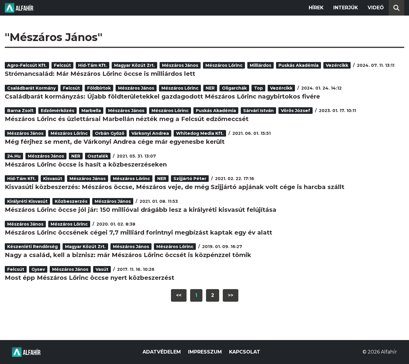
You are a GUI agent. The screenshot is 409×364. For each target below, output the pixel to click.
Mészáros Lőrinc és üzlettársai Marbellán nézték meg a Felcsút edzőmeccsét (127, 119)
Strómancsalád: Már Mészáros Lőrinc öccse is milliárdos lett (100, 73)
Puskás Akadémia (298, 65)
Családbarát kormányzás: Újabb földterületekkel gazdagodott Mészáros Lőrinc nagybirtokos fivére (162, 96)
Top (258, 88)
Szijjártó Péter (189, 178)
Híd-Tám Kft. (92, 65)
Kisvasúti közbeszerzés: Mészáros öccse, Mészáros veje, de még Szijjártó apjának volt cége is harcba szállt (174, 187)
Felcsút (62, 65)
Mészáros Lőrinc (224, 65)
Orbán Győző (109, 133)
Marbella (91, 110)
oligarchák (234, 88)
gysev (38, 269)
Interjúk (345, 7)
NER (210, 88)
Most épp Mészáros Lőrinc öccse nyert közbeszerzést (89, 277)
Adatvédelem (162, 352)
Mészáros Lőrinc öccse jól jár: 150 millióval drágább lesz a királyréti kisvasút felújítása (140, 209)
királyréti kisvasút (27, 201)
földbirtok (99, 88)
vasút (102, 269)
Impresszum (205, 352)
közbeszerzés (71, 201)
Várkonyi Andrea (150, 133)
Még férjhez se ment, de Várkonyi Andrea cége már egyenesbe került (115, 141)
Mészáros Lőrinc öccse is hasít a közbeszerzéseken (86, 164)
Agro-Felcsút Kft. (27, 65)
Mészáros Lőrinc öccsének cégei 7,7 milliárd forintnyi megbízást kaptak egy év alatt (138, 232)
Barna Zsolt (20, 110)
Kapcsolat (244, 352)
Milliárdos (260, 65)
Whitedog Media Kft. (200, 133)
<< (178, 295)
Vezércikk (337, 65)
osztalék (97, 156)
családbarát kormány (31, 88)
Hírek (316, 7)
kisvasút (52, 178)
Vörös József (295, 110)
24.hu (14, 156)
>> (230, 295)
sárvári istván (258, 110)
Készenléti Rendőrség (32, 246)
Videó (376, 7)
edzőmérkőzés (57, 110)
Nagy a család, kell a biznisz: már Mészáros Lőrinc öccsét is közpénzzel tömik (128, 255)
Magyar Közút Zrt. (134, 65)
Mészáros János (180, 65)
